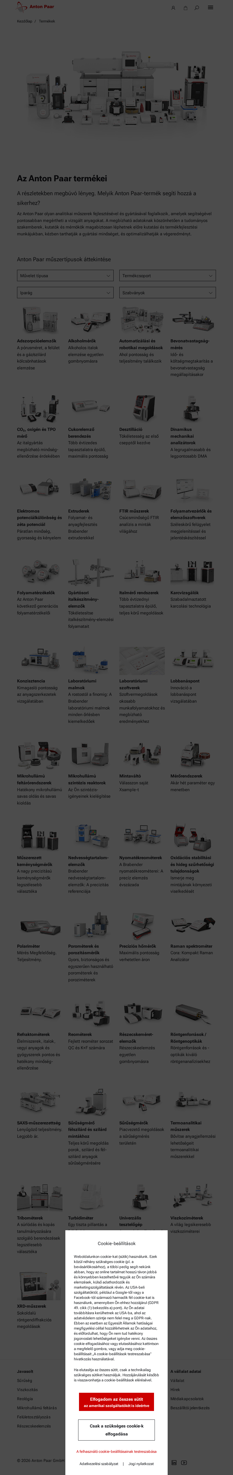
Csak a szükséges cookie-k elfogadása (116, 1430)
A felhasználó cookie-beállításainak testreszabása (116, 1451)
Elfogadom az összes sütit (116, 1402)
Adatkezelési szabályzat (99, 1464)
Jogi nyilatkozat (141, 1464)
